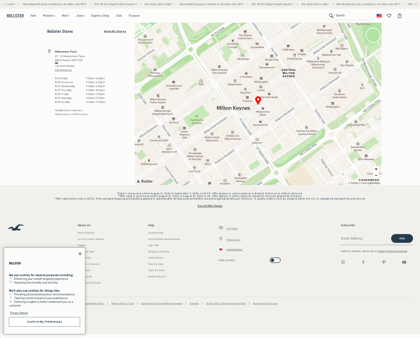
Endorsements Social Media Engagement (161, 303)
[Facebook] (363, 262)
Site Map (194, 303)
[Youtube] (404, 262)
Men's (65, 16)
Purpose (134, 16)
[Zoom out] (376, 175)
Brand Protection (86, 233)
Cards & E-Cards (156, 270)
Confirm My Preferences (44, 322)
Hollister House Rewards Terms (88, 303)
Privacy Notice (19, 313)
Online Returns (156, 257)
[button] (258, 100)
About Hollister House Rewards (164, 239)
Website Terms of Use (122, 303)
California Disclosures (89, 282)
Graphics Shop (100, 16)
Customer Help (155, 233)
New (33, 16)
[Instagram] (343, 262)
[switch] (220, 258)
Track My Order (155, 264)
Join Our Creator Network (91, 239)
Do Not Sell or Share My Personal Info (226, 303)
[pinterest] (384, 262)
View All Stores (115, 31)
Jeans (80, 16)
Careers (82, 245)
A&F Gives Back (86, 251)
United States (234, 249)
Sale (119, 16)
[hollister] (15, 16)
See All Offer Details (210, 206)
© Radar (353, 183)
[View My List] (389, 16)
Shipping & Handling (158, 251)
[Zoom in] (376, 169)
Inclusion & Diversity (88, 264)
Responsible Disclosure (265, 303)
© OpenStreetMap (369, 183)
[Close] (80, 254)
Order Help (153, 245)
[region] (45, 290)
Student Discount (157, 276)
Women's (49, 16)
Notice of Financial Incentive (392, 251)
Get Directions (63, 70)
